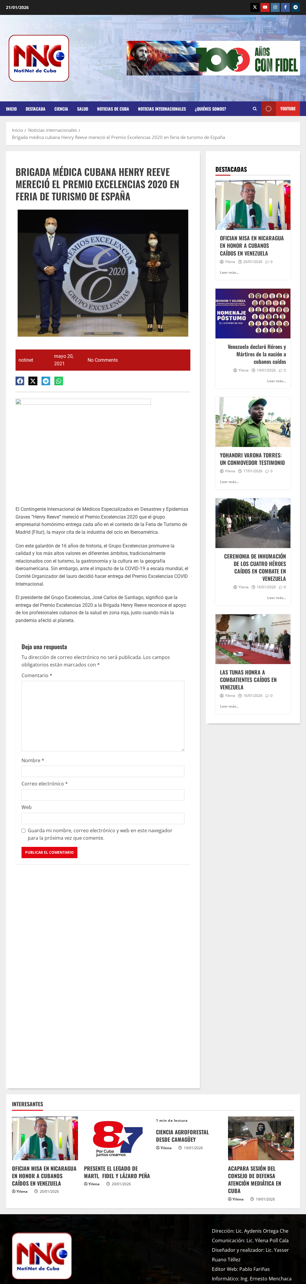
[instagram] (275, 7)
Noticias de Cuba (113, 109)
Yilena (230, 262)
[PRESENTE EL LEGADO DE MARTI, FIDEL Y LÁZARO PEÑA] (117, 1138)
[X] (254, 7)
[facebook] (285, 7)
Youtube (288, 108)
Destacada (35, 109)
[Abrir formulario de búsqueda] (255, 109)
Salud (82, 109)
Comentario (37, 675)
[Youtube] (265, 7)
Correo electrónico (45, 783)
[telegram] (295, 7)
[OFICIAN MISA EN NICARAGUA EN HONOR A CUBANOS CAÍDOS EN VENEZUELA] (45, 1138)
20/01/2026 (252, 262)
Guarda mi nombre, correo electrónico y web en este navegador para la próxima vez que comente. (100, 834)
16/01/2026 (266, 587)
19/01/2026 (266, 370)
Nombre (33, 760)
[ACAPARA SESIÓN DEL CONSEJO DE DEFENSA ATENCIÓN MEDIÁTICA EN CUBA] (261, 1138)
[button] (20, 381)
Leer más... (229, 272)
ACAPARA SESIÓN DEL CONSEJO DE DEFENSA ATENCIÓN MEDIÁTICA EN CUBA (254, 1179)
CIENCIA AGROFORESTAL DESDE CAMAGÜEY (182, 1135)
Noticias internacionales (162, 109)
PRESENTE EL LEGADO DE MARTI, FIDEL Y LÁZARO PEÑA (117, 1172)
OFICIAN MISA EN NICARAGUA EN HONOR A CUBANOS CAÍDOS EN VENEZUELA (44, 1175)
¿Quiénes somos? (210, 109)
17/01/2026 (252, 471)
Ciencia (61, 109)
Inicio (11, 109)
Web (27, 807)
